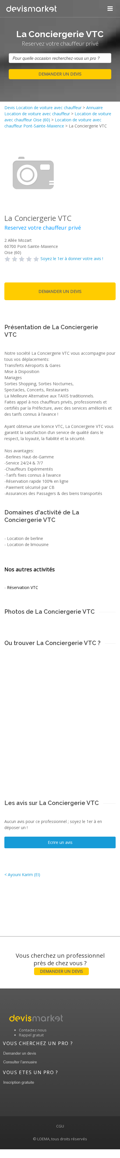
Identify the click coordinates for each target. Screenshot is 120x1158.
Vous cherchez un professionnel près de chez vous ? (60, 963)
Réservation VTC (22, 587)
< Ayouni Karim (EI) (22, 874)
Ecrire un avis (60, 842)
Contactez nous (33, 1030)
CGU (60, 1126)
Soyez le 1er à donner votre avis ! (71, 258)
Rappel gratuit (31, 1035)
